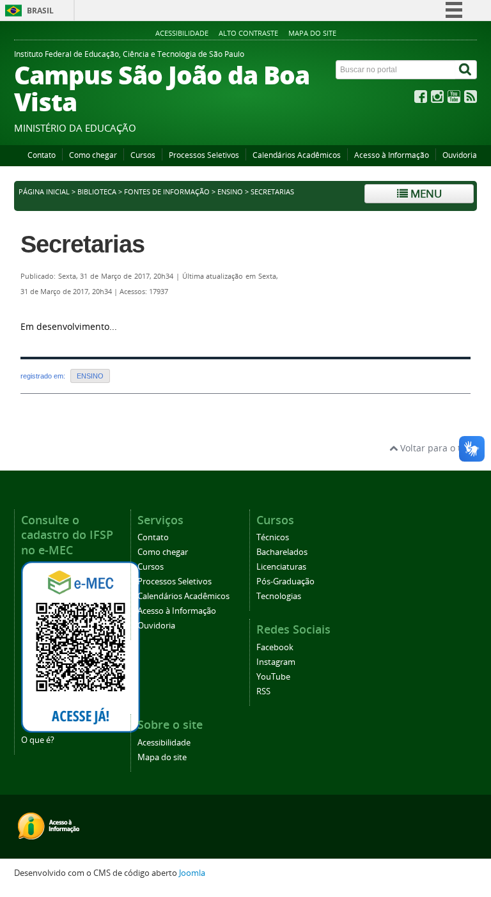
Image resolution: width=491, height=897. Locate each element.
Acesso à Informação (391, 155)
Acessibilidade (181, 33)
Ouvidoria (459, 155)
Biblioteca (96, 191)
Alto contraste (248, 33)
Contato (41, 155)
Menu (425, 193)
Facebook (274, 647)
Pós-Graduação (285, 581)
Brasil (40, 10)
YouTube (273, 676)
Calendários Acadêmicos (297, 155)
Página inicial (44, 191)
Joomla (192, 873)
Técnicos (272, 537)
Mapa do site (312, 33)
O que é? (37, 740)
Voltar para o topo (437, 448)
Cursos (142, 155)
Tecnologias (278, 596)
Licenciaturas (281, 566)
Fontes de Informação (167, 191)
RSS (263, 691)
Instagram (275, 662)
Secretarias (82, 244)
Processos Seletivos (204, 155)
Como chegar (93, 155)
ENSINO (230, 191)
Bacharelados (282, 552)
